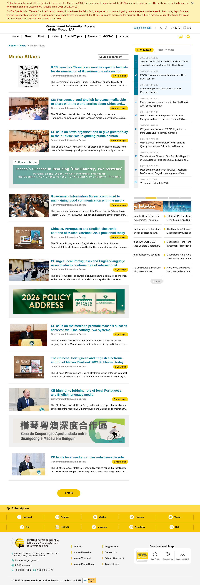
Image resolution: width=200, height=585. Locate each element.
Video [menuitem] (55, 36)
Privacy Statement (114, 558)
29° (177, 28)
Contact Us (111, 552)
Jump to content (142, 27)
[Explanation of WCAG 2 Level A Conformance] (89, 580)
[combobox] (113, 57)
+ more (185, 281)
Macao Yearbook (82, 558)
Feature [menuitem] (92, 36)
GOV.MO (78, 546)
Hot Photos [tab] (166, 49)
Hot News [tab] (144, 49)
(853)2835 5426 (45, 570)
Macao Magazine (82, 552)
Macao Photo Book (84, 564)
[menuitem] (28, 36)
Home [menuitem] (15, 36)
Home (12, 45)
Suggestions (111, 546)
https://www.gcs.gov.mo (26, 560)
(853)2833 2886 (23, 570)
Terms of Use (112, 564)
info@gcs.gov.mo (23, 565)
